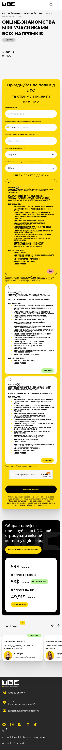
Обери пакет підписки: (31, 175)
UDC (4, 13)
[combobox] (11, 127)
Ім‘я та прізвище (11, 108)
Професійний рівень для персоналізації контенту (23, 162)
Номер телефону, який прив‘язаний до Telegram (23, 121)
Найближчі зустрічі (18, 13)
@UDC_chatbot (31, 499)
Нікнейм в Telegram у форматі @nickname (20, 135)
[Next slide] (58, 625)
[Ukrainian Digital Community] (8, 4)
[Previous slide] (52, 625)
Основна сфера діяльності (15, 148)
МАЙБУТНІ (35, 13)
